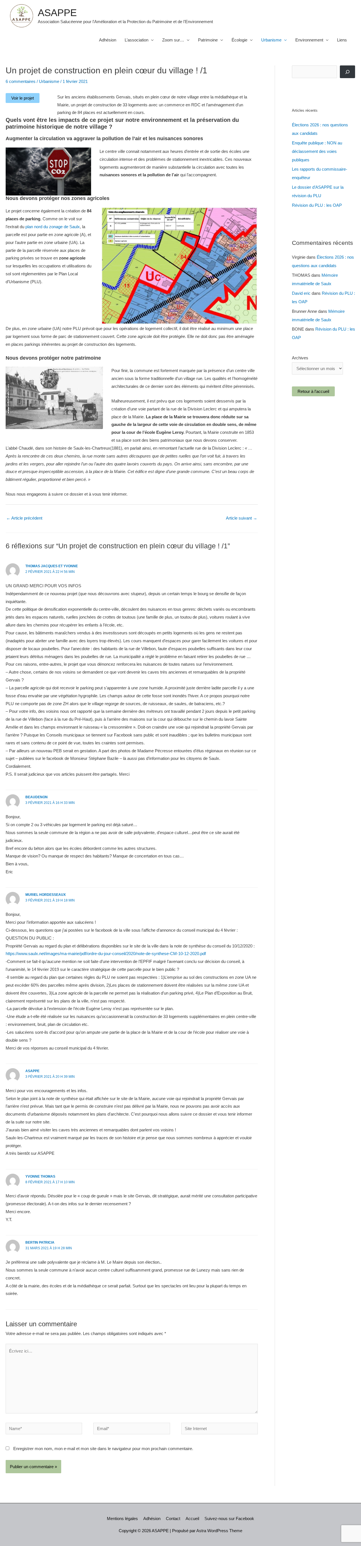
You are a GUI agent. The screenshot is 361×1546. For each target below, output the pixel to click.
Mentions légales (122, 1518)
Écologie (239, 40)
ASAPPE (57, 12)
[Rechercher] (347, 71)
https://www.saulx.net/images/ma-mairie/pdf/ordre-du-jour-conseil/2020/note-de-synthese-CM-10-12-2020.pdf (106, 953)
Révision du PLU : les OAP (317, 205)
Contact (173, 1518)
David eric (301, 293)
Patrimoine (208, 40)
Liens (342, 40)
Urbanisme (271, 40)
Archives (300, 357)
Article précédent (24, 518)
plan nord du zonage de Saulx (52, 226)
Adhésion (107, 40)
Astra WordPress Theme (219, 1530)
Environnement (309, 40)
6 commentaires (21, 81)
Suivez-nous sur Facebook (229, 1518)
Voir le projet (22, 98)
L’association (136, 40)
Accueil (192, 1518)
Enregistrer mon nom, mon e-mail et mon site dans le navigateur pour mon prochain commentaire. (103, 1448)
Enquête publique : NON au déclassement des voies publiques (317, 151)
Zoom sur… (173, 40)
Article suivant (241, 518)
